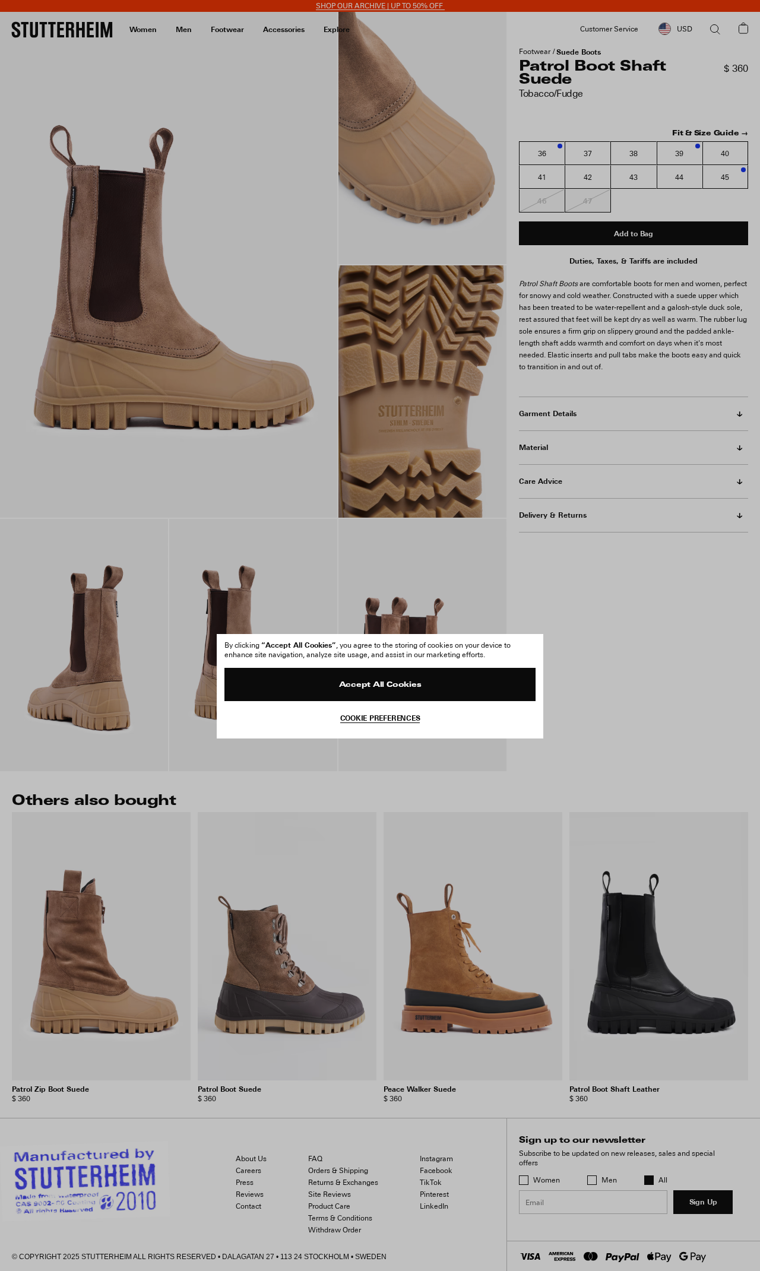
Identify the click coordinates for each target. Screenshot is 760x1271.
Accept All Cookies (380, 685)
